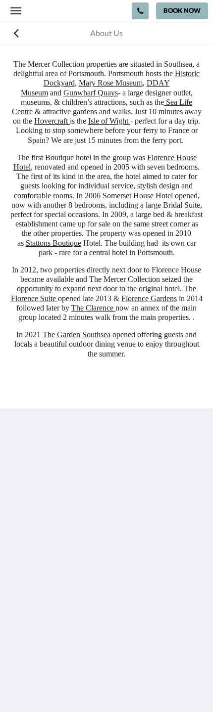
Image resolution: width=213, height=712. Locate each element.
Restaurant (29, 602)
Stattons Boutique (53, 243)
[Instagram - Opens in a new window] (47, 547)
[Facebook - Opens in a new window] (20, 547)
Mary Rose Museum (111, 83)
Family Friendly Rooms (49, 635)
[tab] (106, 577)
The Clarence (93, 308)
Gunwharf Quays (90, 93)
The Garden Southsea (76, 334)
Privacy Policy (33, 593)
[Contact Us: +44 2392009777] (140, 10)
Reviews (24, 618)
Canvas (126, 685)
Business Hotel (35, 644)
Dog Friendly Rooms (44, 627)
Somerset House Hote (137, 195)
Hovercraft (52, 121)
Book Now (28, 610)
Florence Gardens (149, 298)
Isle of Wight (109, 121)
